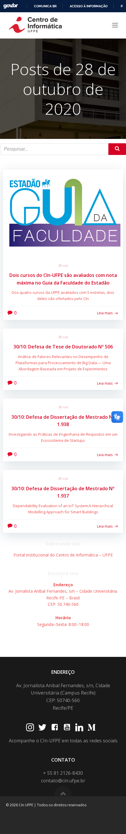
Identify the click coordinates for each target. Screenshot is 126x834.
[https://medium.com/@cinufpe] (92, 727)
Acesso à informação (89, 6)
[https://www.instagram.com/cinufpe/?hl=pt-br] (30, 727)
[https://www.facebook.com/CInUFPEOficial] (55, 727)
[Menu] (115, 25)
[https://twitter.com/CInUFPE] (42, 727)
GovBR (10, 6)
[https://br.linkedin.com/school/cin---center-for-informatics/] (79, 727)
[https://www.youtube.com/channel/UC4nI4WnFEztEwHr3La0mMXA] (67, 727)
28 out (63, 265)
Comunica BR (45, 6)
